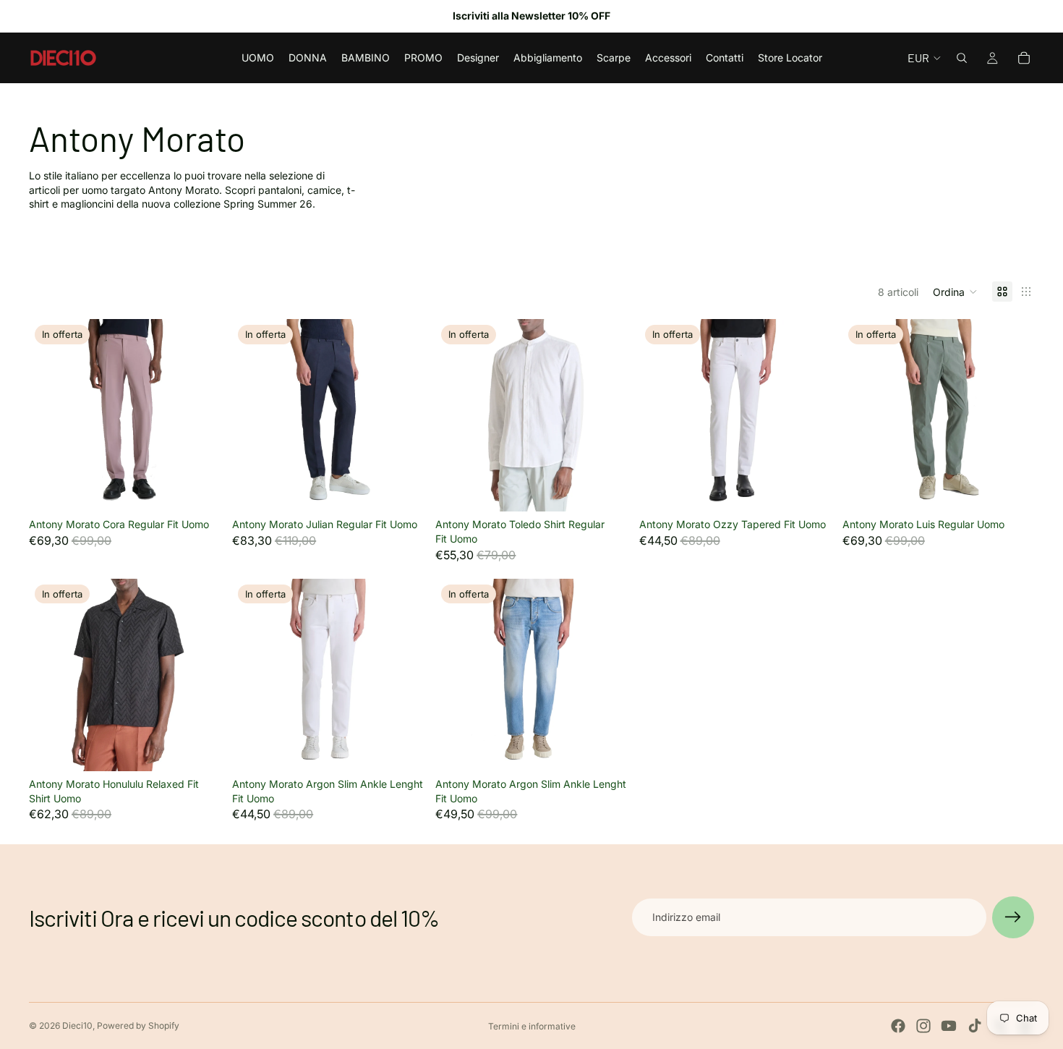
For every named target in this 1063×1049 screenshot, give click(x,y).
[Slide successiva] (199, 415)
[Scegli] (198, 490)
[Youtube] (948, 1026)
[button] (955, 291)
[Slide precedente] (50, 415)
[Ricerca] (962, 58)
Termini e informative (532, 1026)
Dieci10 (77, 1025)
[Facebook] (898, 1026)
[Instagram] (923, 1026)
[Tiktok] (974, 1026)
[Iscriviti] (1013, 917)
